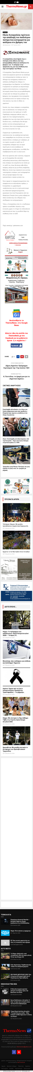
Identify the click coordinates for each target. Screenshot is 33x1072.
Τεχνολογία (6, 915)
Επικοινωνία (27, 1068)
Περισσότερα (18, 1068)
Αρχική (3, 1066)
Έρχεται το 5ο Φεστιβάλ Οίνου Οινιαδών (16, 552)
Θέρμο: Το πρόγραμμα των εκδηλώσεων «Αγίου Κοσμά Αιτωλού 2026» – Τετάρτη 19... (16, 633)
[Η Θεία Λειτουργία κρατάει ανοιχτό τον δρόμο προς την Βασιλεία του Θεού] (5, 991)
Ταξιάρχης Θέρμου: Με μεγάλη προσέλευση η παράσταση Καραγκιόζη (15, 525)
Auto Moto (6, 949)
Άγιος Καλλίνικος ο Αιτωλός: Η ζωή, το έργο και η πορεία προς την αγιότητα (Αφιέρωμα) (20, 1001)
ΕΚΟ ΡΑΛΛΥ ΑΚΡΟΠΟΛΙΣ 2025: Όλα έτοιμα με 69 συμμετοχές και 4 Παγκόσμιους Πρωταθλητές (21, 976)
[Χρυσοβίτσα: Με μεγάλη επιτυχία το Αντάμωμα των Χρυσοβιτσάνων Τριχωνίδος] (16, 735)
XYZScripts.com (26, 1071)
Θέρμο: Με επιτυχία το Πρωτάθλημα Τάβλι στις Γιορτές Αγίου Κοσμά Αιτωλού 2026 (15, 720)
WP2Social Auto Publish (9, 1071)
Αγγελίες (27, 1066)
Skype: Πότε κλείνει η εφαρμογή (21, 931)
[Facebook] (14, 1052)
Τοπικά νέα (21, 1066)
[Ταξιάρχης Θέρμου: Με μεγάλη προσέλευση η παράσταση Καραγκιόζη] (16, 512)
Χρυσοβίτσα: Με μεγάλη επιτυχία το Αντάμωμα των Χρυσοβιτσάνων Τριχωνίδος (15, 749)
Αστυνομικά (4, 1068)
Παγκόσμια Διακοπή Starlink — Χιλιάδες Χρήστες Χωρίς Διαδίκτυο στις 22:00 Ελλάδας (20, 921)
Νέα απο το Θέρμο (11, 1066)
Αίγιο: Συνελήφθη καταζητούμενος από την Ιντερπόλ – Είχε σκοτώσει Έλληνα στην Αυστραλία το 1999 (16, 440)
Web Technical (21, 1062)
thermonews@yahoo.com (24, 1047)
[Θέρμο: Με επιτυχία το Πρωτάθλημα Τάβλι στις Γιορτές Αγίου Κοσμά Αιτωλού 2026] (16, 706)
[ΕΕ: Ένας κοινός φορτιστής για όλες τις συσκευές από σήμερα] (5, 943)
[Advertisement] (16, 829)
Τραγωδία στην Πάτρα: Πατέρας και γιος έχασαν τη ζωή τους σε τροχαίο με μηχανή (16, 468)
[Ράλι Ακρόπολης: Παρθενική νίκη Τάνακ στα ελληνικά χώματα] (5, 967)
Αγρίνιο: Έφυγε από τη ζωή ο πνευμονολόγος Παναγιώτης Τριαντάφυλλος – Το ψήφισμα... (14, 690)
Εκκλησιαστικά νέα (9, 984)
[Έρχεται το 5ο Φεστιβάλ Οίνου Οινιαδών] (16, 540)
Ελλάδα (11, 1068)
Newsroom (8, 45)
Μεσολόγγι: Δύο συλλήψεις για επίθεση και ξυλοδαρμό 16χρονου (16, 662)
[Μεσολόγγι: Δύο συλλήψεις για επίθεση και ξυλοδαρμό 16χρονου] (16, 649)
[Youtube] (19, 1052)
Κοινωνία (5, 32)
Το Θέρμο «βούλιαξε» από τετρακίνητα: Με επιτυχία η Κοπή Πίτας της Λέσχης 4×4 (21, 955)
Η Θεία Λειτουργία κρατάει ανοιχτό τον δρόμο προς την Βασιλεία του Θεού (19, 990)
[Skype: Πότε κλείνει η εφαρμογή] (5, 933)
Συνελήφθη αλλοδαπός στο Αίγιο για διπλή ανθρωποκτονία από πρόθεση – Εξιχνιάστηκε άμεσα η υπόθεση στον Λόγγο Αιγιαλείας (15, 412)
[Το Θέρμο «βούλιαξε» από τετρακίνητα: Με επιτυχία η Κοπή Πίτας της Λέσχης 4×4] (5, 956)
